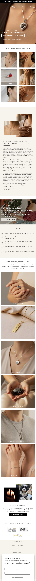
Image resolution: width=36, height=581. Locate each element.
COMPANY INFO (17, 541)
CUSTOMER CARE (17, 545)
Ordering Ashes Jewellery (13, 39)
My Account (17, 549)
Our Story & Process (8, 189)
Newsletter (17, 552)
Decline (17, 573)
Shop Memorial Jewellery (13, 35)
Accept (17, 569)
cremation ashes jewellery (10, 151)
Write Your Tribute (18, 514)
